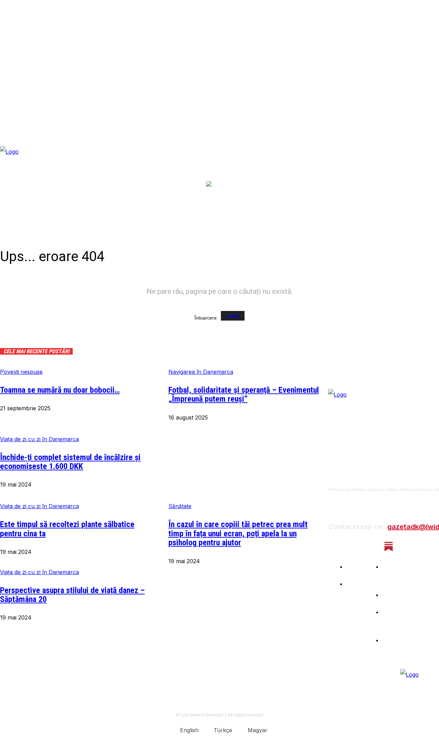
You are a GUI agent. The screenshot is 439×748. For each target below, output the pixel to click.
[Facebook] (334, 546)
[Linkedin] (370, 546)
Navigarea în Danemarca (200, 371)
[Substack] (388, 546)
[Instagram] (352, 546)
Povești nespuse (21, 371)
